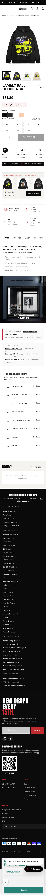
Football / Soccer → (10, 581)
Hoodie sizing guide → (13, 348)
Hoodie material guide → (14, 359)
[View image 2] (16, 76)
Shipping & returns (9, 817)
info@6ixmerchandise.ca (11, 810)
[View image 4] (36, 76)
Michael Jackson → (10, 535)
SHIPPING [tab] (38, 238)
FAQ (3, 821)
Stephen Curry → (9, 596)
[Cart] (43, 8)
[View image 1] (7, 76)
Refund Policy (29, 792)
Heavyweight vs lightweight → (14, 648)
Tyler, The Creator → (11, 526)
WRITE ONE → (37, 467)
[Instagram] (4, 738)
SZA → (5, 617)
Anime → (6, 589)
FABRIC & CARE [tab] (17, 238)
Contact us (6, 813)
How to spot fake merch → (13, 669)
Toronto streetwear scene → (14, 685)
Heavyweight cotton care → (16, 354)
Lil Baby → (7, 625)
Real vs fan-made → (11, 655)
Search (26, 784)
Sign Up (37, 730)
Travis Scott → (8, 519)
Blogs (26, 799)
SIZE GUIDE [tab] (28, 238)
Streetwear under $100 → (13, 644)
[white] (16, 115)
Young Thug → (8, 621)
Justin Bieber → (9, 545)
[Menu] (3, 8)
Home (4, 15)
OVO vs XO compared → (12, 666)
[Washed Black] (10, 115)
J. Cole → (6, 610)
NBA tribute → (8, 549)
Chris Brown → (8, 563)
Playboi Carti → (9, 553)
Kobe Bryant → (8, 571)
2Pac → (6, 578)
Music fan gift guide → (11, 651)
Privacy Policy (29, 788)
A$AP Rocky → (8, 560)
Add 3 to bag (33, 193)
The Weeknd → (9, 515)
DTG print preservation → (13, 682)
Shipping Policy (30, 795)
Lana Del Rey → (9, 603)
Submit (24, 890)
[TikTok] (10, 738)
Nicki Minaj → (8, 628)
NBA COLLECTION (9, 788)
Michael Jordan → (10, 574)
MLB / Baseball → (9, 585)
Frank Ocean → (9, 556)
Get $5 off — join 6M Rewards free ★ (23, 861)
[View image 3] (26, 76)
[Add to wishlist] (41, 87)
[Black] (4, 115)
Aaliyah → (6, 607)
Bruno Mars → (8, 542)
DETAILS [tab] (7, 238)
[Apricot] (21, 115)
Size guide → (38, 119)
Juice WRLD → (8, 538)
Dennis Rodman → (10, 632)
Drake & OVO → (9, 511)
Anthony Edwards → (10, 614)
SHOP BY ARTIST (8, 784)
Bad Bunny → (8, 592)
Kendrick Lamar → (10, 522)
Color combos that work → (13, 662)
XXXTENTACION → (10, 567)
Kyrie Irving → (8, 599)
